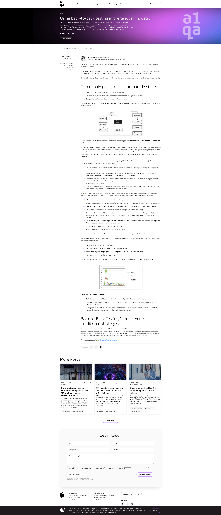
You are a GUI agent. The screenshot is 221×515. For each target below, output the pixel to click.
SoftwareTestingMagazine (108, 340)
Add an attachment (75, 474)
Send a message (145, 474)
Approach (99, 4)
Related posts (110, 420)
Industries (89, 4)
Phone (116, 449)
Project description (75, 456)
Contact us (154, 4)
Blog (115, 4)
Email (115, 443)
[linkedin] (127, 504)
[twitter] (132, 504)
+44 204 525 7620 (99, 499)
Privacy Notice (127, 467)
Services (80, 4)
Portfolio (108, 4)
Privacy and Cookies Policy (108, 512)
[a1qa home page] (62, 4)
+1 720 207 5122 (73, 499)
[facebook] (122, 504)
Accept (155, 510)
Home (62, 48)
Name (71, 443)
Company (123, 4)
